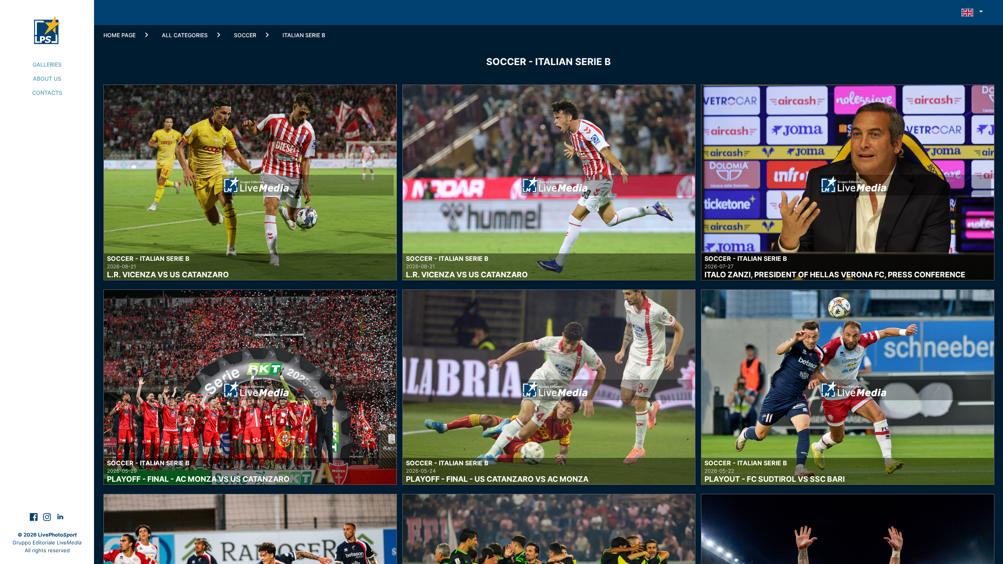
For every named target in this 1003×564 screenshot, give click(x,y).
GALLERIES (47, 64)
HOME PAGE (119, 35)
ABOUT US (47, 78)
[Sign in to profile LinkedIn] (60, 516)
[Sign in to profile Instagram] (48, 516)
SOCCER (245, 35)
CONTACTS (47, 92)
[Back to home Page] (47, 22)
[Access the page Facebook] (34, 516)
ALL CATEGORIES (185, 35)
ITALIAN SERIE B (303, 35)
